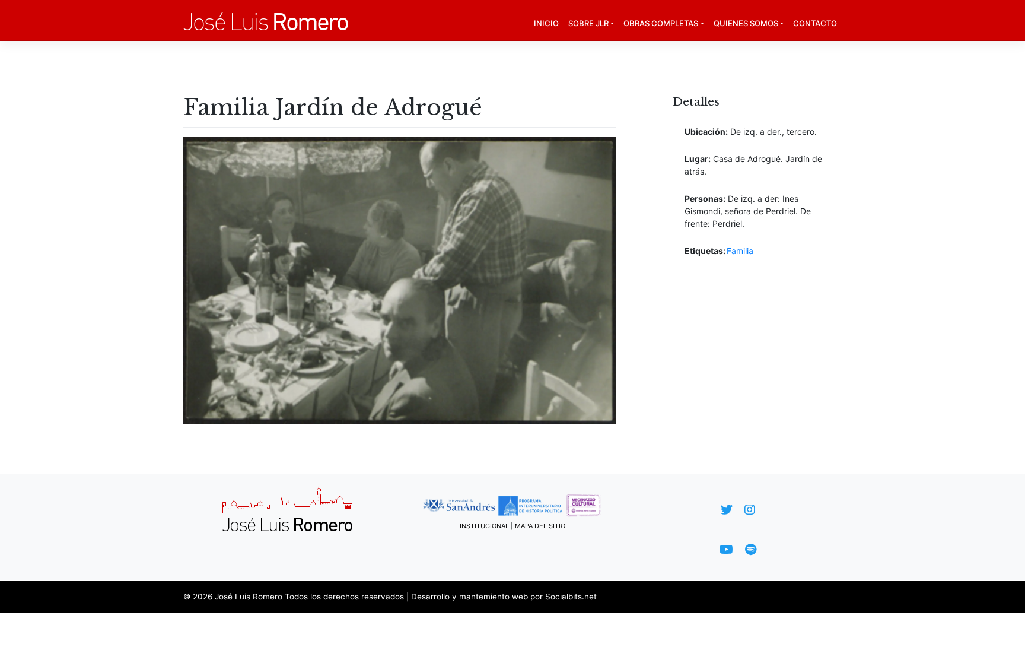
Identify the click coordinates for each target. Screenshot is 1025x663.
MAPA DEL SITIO (540, 526)
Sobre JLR (588, 23)
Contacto (815, 23)
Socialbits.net (571, 596)
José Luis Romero (248, 596)
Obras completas (660, 23)
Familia (740, 251)
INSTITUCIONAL (484, 526)
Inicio (546, 23)
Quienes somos (746, 23)
